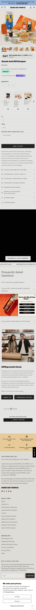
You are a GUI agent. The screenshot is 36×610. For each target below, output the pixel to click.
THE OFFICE (27, 307)
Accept (17, 596)
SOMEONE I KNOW (27, 304)
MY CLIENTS (27, 310)
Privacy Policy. (9, 592)
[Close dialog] (35, 295)
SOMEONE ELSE (27, 312)
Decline (17, 601)
